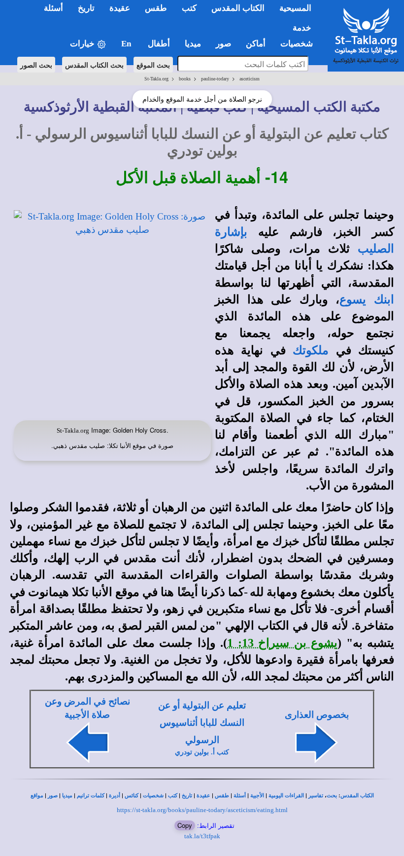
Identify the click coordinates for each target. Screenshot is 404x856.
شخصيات (153, 795)
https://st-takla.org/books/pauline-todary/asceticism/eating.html (202, 810)
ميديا (67, 795)
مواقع (37, 795)
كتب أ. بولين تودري (202, 752)
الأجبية (257, 795)
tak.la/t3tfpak (202, 836)
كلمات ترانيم (90, 795)
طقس (222, 795)
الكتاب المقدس (357, 795)
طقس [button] (156, 8)
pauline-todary (215, 78)
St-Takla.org (156, 78)
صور (53, 795)
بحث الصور (36, 65)
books (185, 78)
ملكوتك (311, 350)
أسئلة (240, 795)
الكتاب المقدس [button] (238, 8)
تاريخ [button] (86, 8)
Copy (184, 825)
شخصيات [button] (299, 43)
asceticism (249, 78)
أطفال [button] (159, 43)
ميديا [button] (193, 43)
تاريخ (187, 795)
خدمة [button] (302, 28)
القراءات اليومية (286, 795)
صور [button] (223, 43)
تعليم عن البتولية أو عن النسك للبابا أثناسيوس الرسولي (202, 722)
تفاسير (315, 795)
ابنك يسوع (366, 299)
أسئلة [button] (53, 8)
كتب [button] (189, 8)
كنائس (131, 795)
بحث (332, 795)
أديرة (114, 795)
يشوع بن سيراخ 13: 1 (282, 642)
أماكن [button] (256, 43)
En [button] (127, 43)
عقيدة (203, 795)
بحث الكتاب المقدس (94, 65)
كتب (172, 795)
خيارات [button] (83, 43)
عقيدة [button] (119, 8)
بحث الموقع (153, 65)
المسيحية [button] (295, 8)
